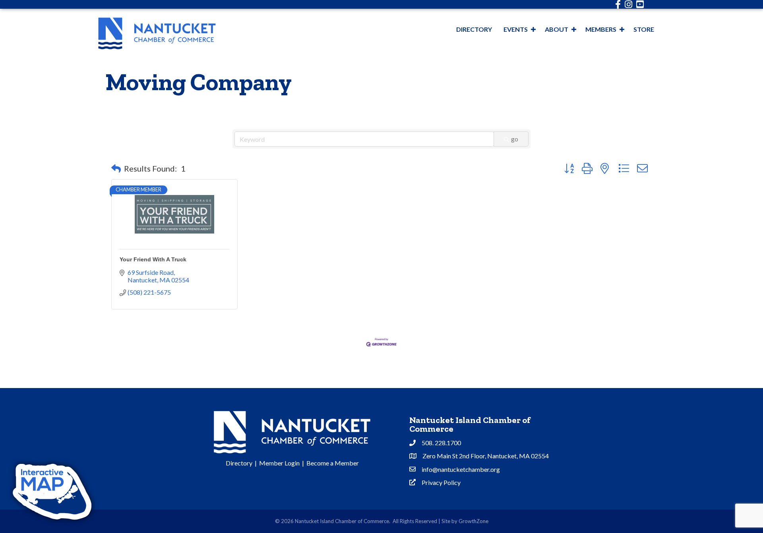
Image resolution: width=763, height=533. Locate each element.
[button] (116, 168)
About (556, 29)
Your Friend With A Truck (153, 259)
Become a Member (332, 463)
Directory (474, 29)
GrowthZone (473, 521)
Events (516, 29)
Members (600, 29)
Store (643, 29)
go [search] (514, 139)
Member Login (279, 463)
